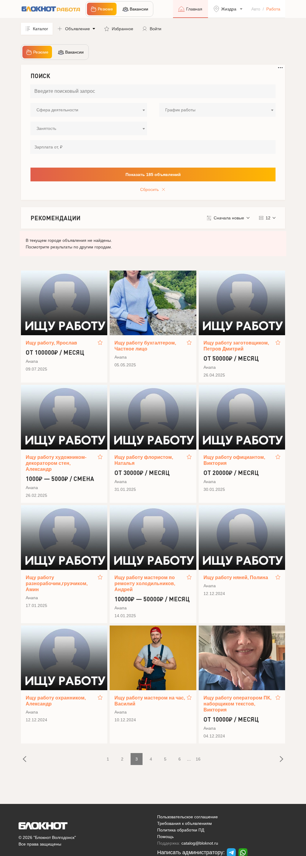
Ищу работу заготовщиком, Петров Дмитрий (236, 345)
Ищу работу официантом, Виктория (234, 460)
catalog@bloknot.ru (199, 843)
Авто (255, 9)
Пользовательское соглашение (187, 816)
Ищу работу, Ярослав (51, 342)
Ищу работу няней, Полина (236, 577)
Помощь (165, 836)
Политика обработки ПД (180, 830)
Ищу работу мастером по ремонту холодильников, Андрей (144, 583)
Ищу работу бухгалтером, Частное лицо (145, 345)
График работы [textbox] (180, 109)
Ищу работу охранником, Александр (56, 700)
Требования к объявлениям (184, 823)
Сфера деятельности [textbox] (57, 109)
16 (198, 759)
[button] (76, 29)
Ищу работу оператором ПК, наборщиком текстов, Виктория (237, 703)
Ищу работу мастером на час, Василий (149, 700)
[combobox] (88, 110)
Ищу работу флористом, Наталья (143, 460)
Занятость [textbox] (46, 128)
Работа (273, 9)
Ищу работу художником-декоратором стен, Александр (56, 463)
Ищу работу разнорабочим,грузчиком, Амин (57, 583)
